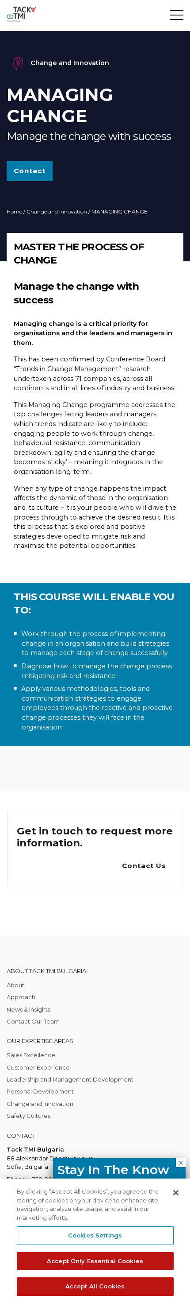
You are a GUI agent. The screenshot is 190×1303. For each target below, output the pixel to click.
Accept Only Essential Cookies (95, 1260)
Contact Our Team (33, 1021)
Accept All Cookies (95, 1286)
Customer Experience (38, 1067)
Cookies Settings (95, 1235)
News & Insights (28, 1009)
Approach (21, 997)
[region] (95, 1241)
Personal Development (40, 1091)
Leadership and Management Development (70, 1079)
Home (14, 211)
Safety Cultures (28, 1115)
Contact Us (144, 865)
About (15, 985)
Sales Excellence (31, 1055)
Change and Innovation (57, 211)
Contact (30, 171)
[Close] (176, 1192)
